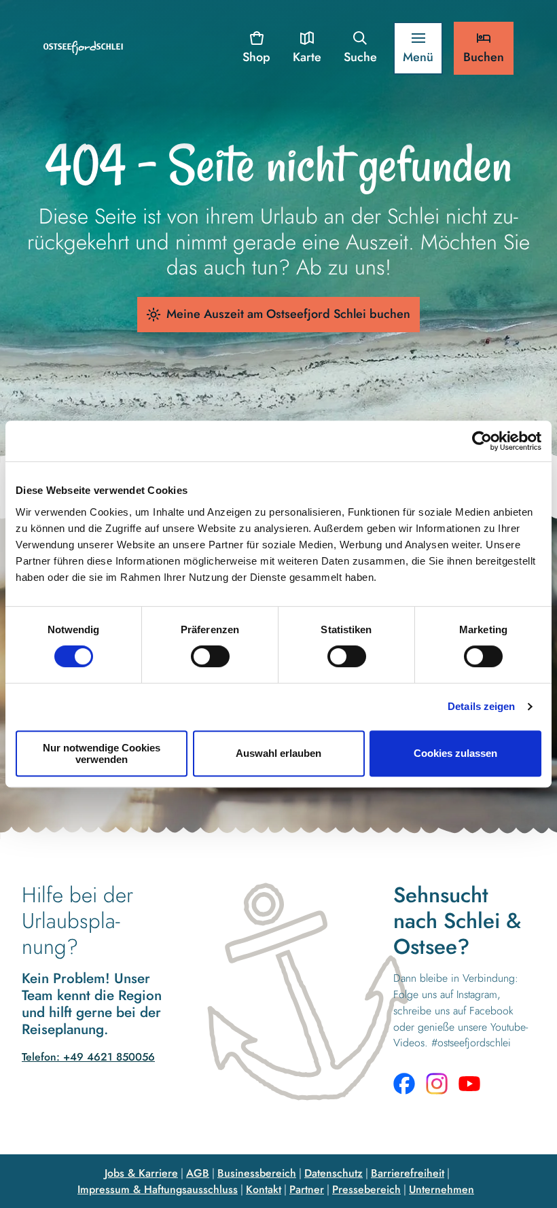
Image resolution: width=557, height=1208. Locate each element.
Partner (306, 1189)
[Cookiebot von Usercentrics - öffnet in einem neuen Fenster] (482, 441)
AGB (197, 1173)
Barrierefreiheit (407, 1173)
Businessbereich (256, 1173)
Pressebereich (366, 1189)
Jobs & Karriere (141, 1173)
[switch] (210, 656)
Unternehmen (441, 1189)
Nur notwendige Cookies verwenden (101, 753)
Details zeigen (481, 706)
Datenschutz (333, 1173)
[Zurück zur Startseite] (83, 48)
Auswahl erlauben (278, 753)
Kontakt (263, 1189)
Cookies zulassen (455, 753)
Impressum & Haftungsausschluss (157, 1189)
